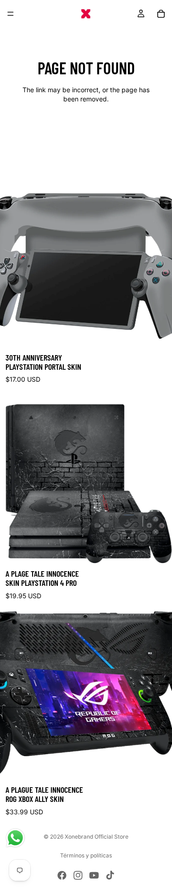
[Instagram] (77, 875)
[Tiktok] (110, 875)
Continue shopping (86, 131)
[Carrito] (161, 14)
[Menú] (10, 13)
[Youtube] (94, 875)
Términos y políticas (86, 855)
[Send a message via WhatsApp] (15, 838)
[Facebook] (61, 875)
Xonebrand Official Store (96, 836)
